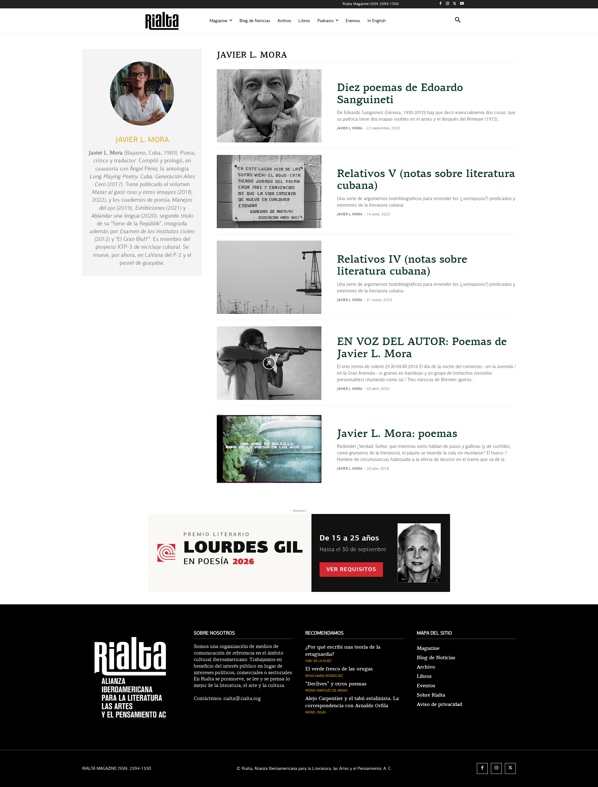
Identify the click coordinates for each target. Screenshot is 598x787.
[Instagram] (447, 4)
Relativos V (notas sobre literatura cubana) (426, 180)
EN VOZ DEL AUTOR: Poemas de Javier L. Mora (422, 348)
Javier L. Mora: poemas (397, 433)
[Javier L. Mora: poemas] (269, 449)
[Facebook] (440, 4)
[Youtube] (461, 4)
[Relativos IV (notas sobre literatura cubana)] (269, 277)
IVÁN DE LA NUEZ (318, 661)
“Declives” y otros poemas (336, 684)
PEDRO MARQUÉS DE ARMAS (326, 691)
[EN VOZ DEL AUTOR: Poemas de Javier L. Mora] (269, 363)
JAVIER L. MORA (349, 128)
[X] (454, 4)
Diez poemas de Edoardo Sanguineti (400, 94)
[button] (457, 20)
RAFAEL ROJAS (315, 712)
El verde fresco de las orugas (339, 669)
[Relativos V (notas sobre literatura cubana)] (269, 191)
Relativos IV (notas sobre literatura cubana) (402, 265)
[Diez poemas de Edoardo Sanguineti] (269, 105)
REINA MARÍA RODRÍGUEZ (324, 676)
